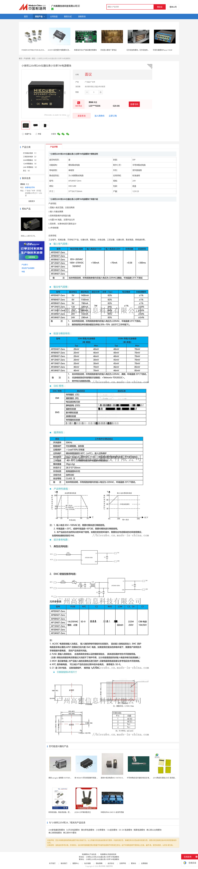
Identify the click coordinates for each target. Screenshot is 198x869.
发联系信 (82, 115)
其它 (33, 58)
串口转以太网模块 (153, 829)
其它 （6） (27, 171)
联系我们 (64, 863)
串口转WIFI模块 (69, 832)
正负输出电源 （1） (30, 153)
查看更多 (31, 201)
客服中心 (75, 863)
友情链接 (144, 863)
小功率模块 (100, 829)
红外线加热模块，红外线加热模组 (139, 50)
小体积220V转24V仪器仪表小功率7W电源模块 (102, 857)
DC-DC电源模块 (125, 829)
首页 (20, 58)
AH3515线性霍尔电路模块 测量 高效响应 (62, 50)
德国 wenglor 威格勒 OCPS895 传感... (62, 778)
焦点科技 (102, 866)
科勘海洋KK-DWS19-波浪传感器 (112, 812)
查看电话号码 (30, 187)
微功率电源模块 (87, 829)
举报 (39, 134)
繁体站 (133, 863)
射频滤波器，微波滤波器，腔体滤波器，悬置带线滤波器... (69, 812)
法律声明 (122, 863)
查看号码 (134, 104)
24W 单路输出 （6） (30, 167)
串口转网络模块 (55, 832)
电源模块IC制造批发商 (108, 854)
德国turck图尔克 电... (28, 236)
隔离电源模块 (139, 829)
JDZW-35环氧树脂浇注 (83, 812)
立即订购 (113, 115)
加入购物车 (100, 115)
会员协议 (111, 863)
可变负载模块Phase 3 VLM (162, 50)
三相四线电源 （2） (30, 157)
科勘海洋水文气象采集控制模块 (85, 50)
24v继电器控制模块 (56, 829)
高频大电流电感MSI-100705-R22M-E (114, 778)
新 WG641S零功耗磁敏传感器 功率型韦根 (90, 778)
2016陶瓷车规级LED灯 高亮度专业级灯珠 (168, 778)
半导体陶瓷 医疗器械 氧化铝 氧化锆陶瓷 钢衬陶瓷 (144, 778)
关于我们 (52, 863)
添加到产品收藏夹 (28, 268)
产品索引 (25, 265)
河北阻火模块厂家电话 (108, 50)
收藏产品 (27, 134)
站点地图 (87, 863)
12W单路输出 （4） (30, 164)
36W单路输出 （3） (30, 160)
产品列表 (27, 58)
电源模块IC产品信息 (89, 854)
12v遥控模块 (112, 829)
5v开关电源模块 (73, 829)
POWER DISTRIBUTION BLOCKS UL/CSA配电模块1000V (42, 50)
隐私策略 (99, 863)
